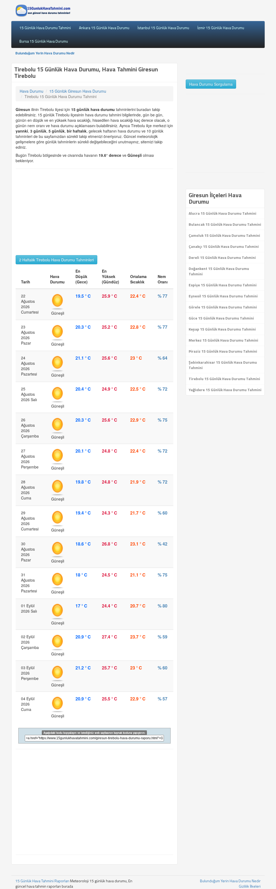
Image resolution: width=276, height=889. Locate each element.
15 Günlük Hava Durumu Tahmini (45, 27)
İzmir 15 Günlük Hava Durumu (220, 27)
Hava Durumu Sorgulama (211, 84)
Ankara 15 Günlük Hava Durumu (104, 27)
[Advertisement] (94, 212)
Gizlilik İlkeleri (250, 886)
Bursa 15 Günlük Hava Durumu (43, 41)
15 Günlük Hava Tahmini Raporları (42, 881)
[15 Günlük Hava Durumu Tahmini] (43, 10)
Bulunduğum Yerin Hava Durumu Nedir (45, 53)
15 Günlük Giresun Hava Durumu (77, 91)
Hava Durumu (31, 91)
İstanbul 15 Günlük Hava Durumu (163, 27)
